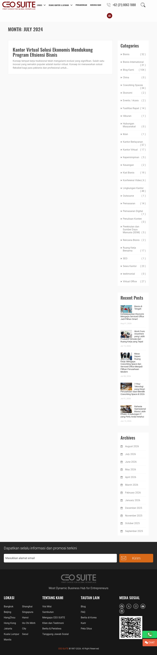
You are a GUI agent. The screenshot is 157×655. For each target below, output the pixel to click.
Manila (7, 639)
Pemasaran (129, 203)
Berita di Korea (89, 617)
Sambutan (48, 612)
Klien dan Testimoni (53, 623)
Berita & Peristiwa (51, 628)
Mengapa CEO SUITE (53, 617)
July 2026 (130, 454)
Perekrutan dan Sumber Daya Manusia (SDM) (131, 229)
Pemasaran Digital (133, 211)
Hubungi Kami (95, 5)
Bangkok (8, 606)
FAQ (83, 612)
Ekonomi (127, 92)
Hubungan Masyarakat (129, 125)
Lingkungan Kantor (133, 188)
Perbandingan (81, 5)
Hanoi (25, 617)
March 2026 (131, 484)
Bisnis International (133, 62)
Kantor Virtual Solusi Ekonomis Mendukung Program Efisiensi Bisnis (53, 52)
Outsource (128, 195)
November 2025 (133, 515)
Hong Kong (10, 623)
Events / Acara (131, 100)
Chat (151, 642)
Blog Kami (128, 69)
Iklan (125, 134)
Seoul (25, 634)
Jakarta (8, 628)
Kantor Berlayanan (133, 141)
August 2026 (132, 446)
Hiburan (127, 115)
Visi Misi (47, 606)
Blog (83, 606)
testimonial (129, 273)
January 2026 (132, 500)
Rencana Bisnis (131, 240)
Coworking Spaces (133, 85)
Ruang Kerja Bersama (129, 249)
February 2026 (133, 492)
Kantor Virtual (130, 149)
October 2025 (132, 523)
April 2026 (130, 477)
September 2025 (134, 531)
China (126, 77)
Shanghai (27, 606)
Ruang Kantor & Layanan (59, 5)
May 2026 (130, 469)
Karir (83, 623)
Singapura (27, 612)
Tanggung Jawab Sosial (55, 634)
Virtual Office (130, 281)
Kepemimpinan (131, 157)
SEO (125, 258)
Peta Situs (86, 628)
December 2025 (133, 507)
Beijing (7, 612)
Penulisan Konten (132, 218)
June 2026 (131, 461)
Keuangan (128, 165)
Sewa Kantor (130, 266)
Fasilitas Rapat (131, 108)
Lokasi (39, 5)
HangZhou (9, 617)
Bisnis (126, 54)
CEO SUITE (63, 648)
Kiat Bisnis (128, 172)
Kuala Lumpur (11, 634)
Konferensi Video (132, 180)
